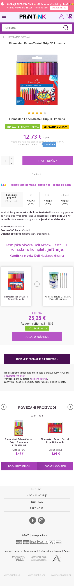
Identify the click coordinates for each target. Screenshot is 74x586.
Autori (67, 551)
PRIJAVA (61, 17)
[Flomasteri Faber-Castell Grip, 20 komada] (55, 428)
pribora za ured (39, 378)
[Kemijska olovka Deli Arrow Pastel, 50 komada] (58, 280)
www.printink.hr (36, 574)
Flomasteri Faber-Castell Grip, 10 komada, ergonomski (18, 442)
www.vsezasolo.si (61, 574)
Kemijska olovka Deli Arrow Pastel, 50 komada (58, 297)
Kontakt (8, 551)
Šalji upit (37, 174)
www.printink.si (12, 574)
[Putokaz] (3, 37)
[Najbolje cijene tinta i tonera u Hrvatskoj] (32, 16)
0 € (68, 16)
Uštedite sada (59, 7)
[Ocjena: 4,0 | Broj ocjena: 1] (37, 113)
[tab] (37, 359)
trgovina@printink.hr (14, 375)
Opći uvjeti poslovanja (50, 551)
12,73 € (33, 136)
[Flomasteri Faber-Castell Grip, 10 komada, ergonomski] (19, 428)
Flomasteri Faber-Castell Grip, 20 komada (55, 441)
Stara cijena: (24, 144)
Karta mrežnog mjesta (25, 551)
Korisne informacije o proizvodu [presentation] (36, 359)
